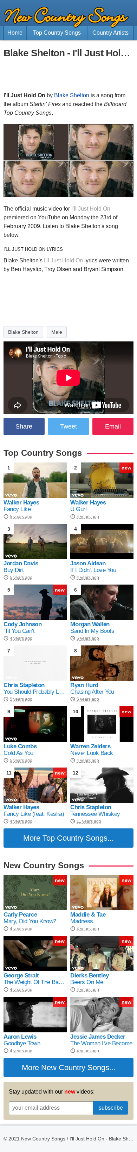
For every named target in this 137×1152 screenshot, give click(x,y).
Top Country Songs (57, 33)
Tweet (68, 426)
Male (56, 332)
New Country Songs (75, 1067)
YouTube (49, 217)
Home (14, 33)
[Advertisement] (68, 75)
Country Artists (110, 33)
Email (113, 426)
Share (23, 426)
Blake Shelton (71, 95)
